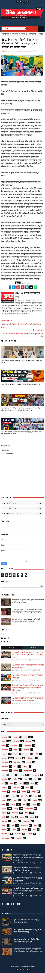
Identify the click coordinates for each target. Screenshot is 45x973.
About (3, 634)
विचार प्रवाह (15, 813)
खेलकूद (25, 766)
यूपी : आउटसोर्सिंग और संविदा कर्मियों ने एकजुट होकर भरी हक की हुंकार (27, 920)
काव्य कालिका (28, 745)
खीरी (37, 754)
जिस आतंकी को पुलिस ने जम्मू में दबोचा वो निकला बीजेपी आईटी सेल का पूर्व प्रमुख (28, 600)
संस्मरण (32, 817)
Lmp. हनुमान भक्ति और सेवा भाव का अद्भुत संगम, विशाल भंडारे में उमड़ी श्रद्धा (27, 930)
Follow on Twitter (10, 503)
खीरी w (29, 762)
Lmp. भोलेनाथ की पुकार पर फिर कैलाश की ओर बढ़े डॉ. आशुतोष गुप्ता (21, 384)
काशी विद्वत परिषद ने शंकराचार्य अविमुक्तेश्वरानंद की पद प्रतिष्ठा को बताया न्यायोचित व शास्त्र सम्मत (28, 949)
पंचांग (36, 779)
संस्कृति (22, 817)
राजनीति (35, 800)
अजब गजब (4, 737)
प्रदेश (21, 783)
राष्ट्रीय (13, 804)
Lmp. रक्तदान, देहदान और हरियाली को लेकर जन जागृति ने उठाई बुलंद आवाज (21, 361)
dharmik (5, 834)
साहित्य (3, 825)
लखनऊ (4, 809)
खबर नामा (27, 754)
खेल (15, 766)
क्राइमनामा (4, 754)
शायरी (3, 817)
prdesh (18, 838)
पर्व (2, 783)
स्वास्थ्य (4, 830)
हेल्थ (34, 830)
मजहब (13, 796)
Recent (12, 647)
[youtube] (27, 2)
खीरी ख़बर (18, 758)
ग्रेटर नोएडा (5, 771)
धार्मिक (15, 779)
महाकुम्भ (15, 800)
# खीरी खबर (25, 283)
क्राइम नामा (26, 750)
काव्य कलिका (14, 745)
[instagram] (24, 2)
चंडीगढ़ (16, 771)
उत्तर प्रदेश (16, 741)
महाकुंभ (3, 800)
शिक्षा (12, 817)
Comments (33, 647)
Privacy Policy (6, 641)
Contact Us (5, 638)
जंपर (3, 775)
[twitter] (17, 2)
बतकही (27, 787)
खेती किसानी (5, 766)
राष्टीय (3, 804)
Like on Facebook (10, 508)
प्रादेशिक (4, 787)
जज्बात (12, 775)
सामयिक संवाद (26, 821)
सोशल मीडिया (24, 825)
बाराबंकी (4, 792)
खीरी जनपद (5, 762)
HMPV (29, 834)
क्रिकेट (16, 754)
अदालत (15, 737)
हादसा (14, 830)
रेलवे (24, 804)
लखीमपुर (16, 809)
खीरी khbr (17, 762)
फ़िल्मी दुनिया (16, 787)
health (18, 834)
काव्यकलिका (5, 750)
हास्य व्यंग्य (24, 830)
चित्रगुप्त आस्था (28, 771)
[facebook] (20, 2)
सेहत (13, 825)
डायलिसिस (4, 779)
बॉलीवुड (34, 792)
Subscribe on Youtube (12, 513)
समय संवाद (4, 821)
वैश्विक (26, 813)
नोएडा (26, 779)
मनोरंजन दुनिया (24, 796)
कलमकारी (28, 741)
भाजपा (3, 796)
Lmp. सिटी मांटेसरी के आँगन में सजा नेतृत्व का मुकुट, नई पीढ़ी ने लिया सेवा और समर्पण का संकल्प (21, 433)
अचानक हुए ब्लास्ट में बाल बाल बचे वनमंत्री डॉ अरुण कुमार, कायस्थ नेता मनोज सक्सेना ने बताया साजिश (27, 610)
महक (36, 796)
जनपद (22, 775)
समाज (15, 821)
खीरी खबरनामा (30, 758)
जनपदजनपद (36, 775)
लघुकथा (4, 813)
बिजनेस (24, 792)
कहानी (3, 745)
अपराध (25, 737)
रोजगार (34, 804)
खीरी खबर (35, 51)
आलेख (3, 741)
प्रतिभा (11, 783)
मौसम (25, 800)
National (5, 838)
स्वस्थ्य (35, 825)
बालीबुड (14, 792)
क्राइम (15, 750)
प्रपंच (32, 783)
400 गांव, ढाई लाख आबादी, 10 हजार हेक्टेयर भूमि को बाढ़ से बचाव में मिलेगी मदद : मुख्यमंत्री (27, 620)
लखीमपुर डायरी (29, 809)
